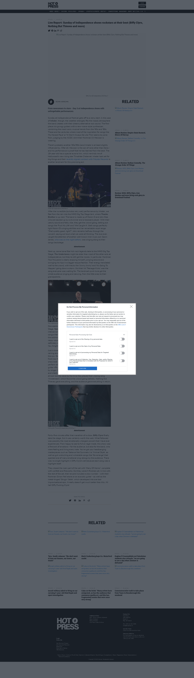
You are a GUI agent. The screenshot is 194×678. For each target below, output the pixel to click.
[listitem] (97, 335)
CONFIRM (82, 368)
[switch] (122, 339)
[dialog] (97, 339)
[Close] (132, 307)
